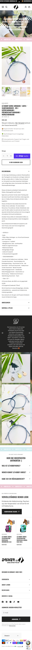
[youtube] (18, 602)
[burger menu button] (3, 7)
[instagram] (10, 602)
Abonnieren (15, 619)
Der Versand (19, 123)
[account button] (26, 7)
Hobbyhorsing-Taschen (10, 512)
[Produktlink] (8, 532)
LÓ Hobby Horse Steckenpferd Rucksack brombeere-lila (7, 539)
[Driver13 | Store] (16, 7)
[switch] (28, 648)
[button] (29, 7)
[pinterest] (7, 602)
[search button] (6, 7)
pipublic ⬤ (20, 646)
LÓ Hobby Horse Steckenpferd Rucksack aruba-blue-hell (22, 539)
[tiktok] (14, 602)
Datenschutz (12, 625)
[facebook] (3, 602)
